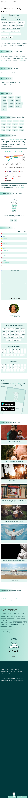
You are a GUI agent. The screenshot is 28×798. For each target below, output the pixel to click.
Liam (15, 127)
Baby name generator (6, 629)
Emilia (15, 130)
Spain (22, 624)
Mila (22, 124)
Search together (12, 797)
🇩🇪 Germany (4, 248)
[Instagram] (17, 651)
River (4, 334)
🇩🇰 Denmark (4, 250)
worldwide (11, 189)
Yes (12, 220)
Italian (18, 100)
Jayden (5, 337)
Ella (9, 127)
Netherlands (12, 624)
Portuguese (19, 103)
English (18, 97)
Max (4, 127)
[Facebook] (12, 651)
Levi (9, 130)
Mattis (21, 337)
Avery (12, 331)
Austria (20, 621)
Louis (22, 130)
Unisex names (5, 34)
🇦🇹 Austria (3, 234)
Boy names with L (13, 22)
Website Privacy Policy (6, 671)
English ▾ (14, 656)
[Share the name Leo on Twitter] (12, 298)
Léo (22, 121)
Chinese (4, 97)
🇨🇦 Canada (4, 243)
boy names (3, 618)
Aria (9, 328)
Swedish (19, 106)
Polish (11, 103)
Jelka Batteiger (16, 315)
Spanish (12, 106)
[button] (3, 283)
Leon (20, 56)
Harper (22, 328)
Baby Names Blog (5, 632)
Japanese (4, 103)
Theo (4, 121)
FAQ (15, 671)
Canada (22, 187)
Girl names (21, 22)
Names (13, 25)
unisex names (10, 618)
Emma (15, 124)
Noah (10, 121)
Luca (4, 124)
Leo (8, 331)
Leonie (22, 60)
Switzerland (4, 626)
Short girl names (16, 28)
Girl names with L (6, 25)
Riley (4, 331)
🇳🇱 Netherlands (5, 262)
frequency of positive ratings (15, 139)
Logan (12, 334)
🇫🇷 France (3, 255)
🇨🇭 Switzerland (5, 246)
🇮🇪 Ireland (3, 260)
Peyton (11, 337)
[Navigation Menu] (26, 2)
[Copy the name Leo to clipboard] (19, 298)
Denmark (11, 622)
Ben (21, 127)
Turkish (4, 109)
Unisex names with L (15, 34)
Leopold (22, 58)
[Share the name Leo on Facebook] (9, 298)
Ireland (6, 624)
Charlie (4, 328)
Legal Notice (12, 674)
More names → (16, 340)
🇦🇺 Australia (4, 236)
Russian (4, 106)
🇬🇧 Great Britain (5, 258)
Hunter (22, 331)
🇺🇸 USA (3, 265)
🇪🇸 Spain (3, 253)
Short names (5, 31)
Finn (4, 130)
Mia (9, 124)
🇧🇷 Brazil (3, 241)
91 (11, 37)
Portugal (18, 624)
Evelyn (17, 328)
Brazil (2, 622)
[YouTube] (15, 651)
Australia (3, 189)
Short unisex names (14, 31)
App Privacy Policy (15, 669)
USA (18, 187)
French (4, 100)
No (15, 220)
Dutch (11, 97)
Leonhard (3, 60)
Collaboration (4, 674)
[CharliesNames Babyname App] (9, 1)
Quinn (17, 331)
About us (19, 671)
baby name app (16, 383)
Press (7, 669)
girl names (22, 616)
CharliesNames (4, 599)
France (16, 622)
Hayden (23, 334)
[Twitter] (10, 651)
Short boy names (6, 28)
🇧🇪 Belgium (4, 238)
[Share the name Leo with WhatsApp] (14, 298)
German (11, 100)
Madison (9, 340)
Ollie (8, 334)
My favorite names (22, 797)
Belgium (25, 621)
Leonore (3, 62)
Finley (17, 334)
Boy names (4, 22)
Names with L (20, 25)
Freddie (16, 337)
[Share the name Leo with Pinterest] (16, 298)
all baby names (21, 618)
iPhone (22, 613)
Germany (20, 622)
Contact (3, 669)
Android (16, 613)
